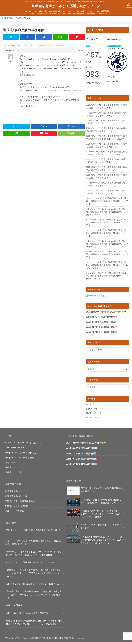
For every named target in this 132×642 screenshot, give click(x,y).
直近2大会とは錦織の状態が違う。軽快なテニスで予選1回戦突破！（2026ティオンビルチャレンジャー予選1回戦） (34, 622)
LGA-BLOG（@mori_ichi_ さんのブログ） (24, 442)
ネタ (90, 12)
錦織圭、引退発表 (14, 605)
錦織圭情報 (42, 12)
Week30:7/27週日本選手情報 (100, 327)
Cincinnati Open (114, 46)
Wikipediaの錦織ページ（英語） (20, 457)
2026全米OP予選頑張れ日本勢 (102, 312)
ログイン (90, 404)
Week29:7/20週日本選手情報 (100, 332)
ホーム (25, 12)
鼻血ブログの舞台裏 (14, 510)
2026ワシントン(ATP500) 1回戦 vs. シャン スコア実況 (32, 584)
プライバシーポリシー (13, 638)
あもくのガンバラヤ (14, 462)
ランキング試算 (79, 12)
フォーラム (32, 12)
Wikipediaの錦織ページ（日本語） (21, 452)
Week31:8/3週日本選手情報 (100, 322)
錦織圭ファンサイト (14, 467)
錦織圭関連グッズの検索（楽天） (20, 501)
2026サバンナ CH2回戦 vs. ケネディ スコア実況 (28, 613)
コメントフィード (94, 413)
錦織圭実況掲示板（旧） (16, 496)
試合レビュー (67, 12)
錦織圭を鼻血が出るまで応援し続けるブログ (66, 6)
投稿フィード (92, 409)
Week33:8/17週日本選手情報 (100, 317)
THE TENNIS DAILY (14, 447)
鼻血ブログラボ (23, 45)
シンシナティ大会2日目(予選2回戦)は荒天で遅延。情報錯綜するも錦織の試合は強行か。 (33, 542)
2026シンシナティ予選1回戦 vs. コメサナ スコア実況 (30, 562)
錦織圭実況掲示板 (13, 491)
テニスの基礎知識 (55, 12)
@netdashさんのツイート (97, 296)
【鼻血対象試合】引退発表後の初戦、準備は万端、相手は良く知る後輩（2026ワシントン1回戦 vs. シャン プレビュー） (34, 594)
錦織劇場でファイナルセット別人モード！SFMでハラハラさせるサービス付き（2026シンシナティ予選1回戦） (34, 553)
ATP (88, 46)
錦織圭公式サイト (13, 472)
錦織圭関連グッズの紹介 (16, 506)
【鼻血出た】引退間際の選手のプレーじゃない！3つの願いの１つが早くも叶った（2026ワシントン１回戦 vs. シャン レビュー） (33, 573)
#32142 (81, 50)
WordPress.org (92, 417)
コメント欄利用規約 (103, 12)
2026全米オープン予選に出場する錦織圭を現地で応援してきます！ (33, 532)
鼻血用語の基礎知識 (37, 45)
